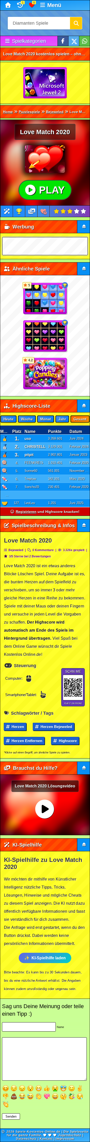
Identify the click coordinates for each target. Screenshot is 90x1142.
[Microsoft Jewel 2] (45, 83)
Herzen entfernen (26, 741)
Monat (45, 419)
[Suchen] (76, 23)
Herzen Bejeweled (56, 727)
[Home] (8, 5)
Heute (9, 419)
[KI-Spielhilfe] (7, 211)
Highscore (67, 741)
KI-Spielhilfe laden (49, 958)
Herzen (17, 727)
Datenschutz (26, 1138)
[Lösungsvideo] (31, 211)
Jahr (62, 419)
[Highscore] (19, 211)
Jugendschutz (69, 1135)
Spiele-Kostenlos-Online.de (38, 1131)
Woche (27, 419)
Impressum (65, 1138)
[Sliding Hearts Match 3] (45, 336)
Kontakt (46, 1138)
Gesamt (80, 419)
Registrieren (26, 512)
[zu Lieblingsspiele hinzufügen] (44, 211)
